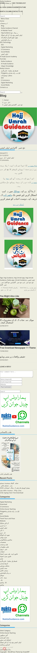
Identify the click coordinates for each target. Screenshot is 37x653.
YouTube (3, 59)
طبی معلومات (4, 547)
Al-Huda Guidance (7, 64)
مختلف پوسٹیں (4, 566)
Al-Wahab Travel (6, 30)
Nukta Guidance (5, 1)
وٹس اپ (7, 195)
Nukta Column (5, 68)
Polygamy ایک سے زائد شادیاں (10, 73)
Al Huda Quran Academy (8, 56)
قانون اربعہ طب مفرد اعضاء (9, 554)
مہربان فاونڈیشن (6, 40)
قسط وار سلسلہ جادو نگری (9, 71)
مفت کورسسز (4, 638)
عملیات (2, 552)
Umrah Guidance (21, 280)
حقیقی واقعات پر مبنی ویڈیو (12, 356)
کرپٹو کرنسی (4, 563)
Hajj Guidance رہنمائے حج (9, 33)
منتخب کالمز (4, 571)
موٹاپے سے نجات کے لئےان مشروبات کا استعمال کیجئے (17, 321)
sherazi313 (3, 153)
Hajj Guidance (8, 278)
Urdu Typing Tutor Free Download (11, 493)
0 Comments (4, 160)
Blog (2, 26)
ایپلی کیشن (4, 54)
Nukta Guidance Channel (9, 28)
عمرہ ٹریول (3, 549)
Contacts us (4, 87)
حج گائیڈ (7, 282)
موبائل (16, 191)
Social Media (5, 52)
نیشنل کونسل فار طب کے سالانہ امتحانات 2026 (15, 488)
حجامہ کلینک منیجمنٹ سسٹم (9, 483)
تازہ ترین (3, 158)
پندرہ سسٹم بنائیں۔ (6, 486)
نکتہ (1, 580)
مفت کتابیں (3, 568)
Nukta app (10, 280)
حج (7, 178)
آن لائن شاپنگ (4, 523)
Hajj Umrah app (19, 278)
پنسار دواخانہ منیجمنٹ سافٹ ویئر (10, 490)
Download (3, 504)
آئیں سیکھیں (4, 635)
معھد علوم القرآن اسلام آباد (9, 37)
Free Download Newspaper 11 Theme (18, 348)
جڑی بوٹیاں (3, 537)
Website (2, 521)
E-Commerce (5, 49)
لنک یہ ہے (18, 204)
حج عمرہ (32, 165)
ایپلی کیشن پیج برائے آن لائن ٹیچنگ (11, 35)
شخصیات (3, 542)
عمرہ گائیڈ (3, 285)
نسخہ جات (3, 578)
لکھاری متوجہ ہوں (6, 647)
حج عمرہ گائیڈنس (16, 282)
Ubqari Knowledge (7, 66)
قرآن (1, 559)
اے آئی (2, 530)
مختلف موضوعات (6, 75)
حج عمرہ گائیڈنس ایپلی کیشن (13, 105)
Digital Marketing (7, 47)
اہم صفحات (4, 23)
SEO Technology (5, 42)
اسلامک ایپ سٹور (5, 640)
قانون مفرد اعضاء (5, 556)
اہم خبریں (3, 526)
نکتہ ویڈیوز (3, 582)
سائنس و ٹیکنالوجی (6, 540)
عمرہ (34, 182)
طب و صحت (4, 544)
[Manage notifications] (4, 648)
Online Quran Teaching (7, 509)
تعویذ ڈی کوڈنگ (5, 535)
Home (2, 21)
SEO (2, 45)
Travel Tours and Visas (7, 518)
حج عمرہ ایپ (27, 282)
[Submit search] (21, 92)
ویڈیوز (2, 585)
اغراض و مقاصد (5, 645)
